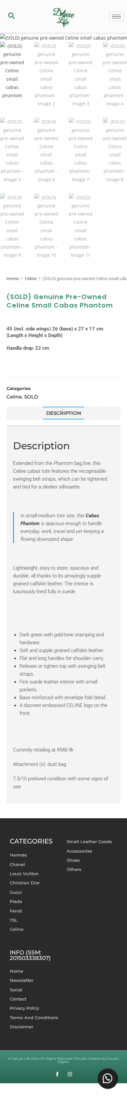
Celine (30, 278)
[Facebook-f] (57, 1074)
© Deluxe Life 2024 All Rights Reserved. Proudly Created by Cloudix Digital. (63, 1060)
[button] (11, 16)
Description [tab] (63, 413)
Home (13, 278)
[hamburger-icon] (116, 16)
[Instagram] (69, 1074)
